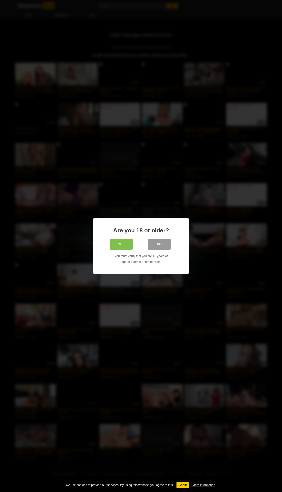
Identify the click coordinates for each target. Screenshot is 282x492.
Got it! (182, 485)
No (159, 244)
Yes (121, 244)
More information (203, 485)
